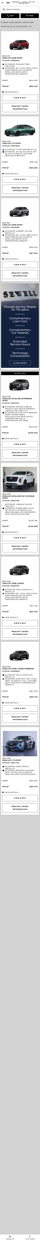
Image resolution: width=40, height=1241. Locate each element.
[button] (20, 98)
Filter (31, 16)
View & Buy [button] (20, 98)
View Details (11, 92)
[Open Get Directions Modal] (37, 2)
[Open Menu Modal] (2, 2)
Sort (12, 16)
